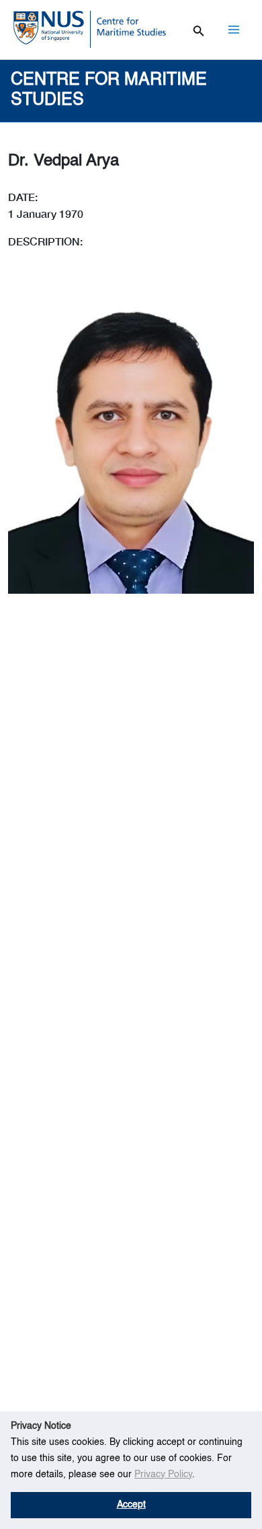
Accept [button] (131, 1505)
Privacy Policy (163, 1474)
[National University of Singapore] (48, 27)
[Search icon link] (199, 29)
